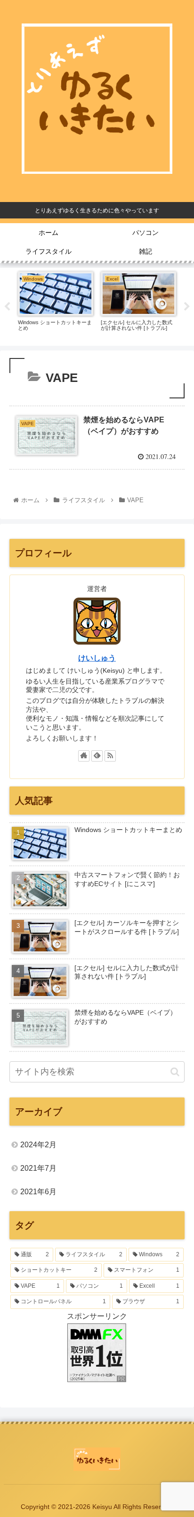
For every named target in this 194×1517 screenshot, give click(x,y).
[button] (175, 1071)
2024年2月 (38, 1145)
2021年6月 (38, 1192)
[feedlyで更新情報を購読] (97, 756)
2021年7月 (38, 1168)
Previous (7, 306)
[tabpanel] (56, 305)
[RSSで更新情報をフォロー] (110, 756)
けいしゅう (97, 658)
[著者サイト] (83, 756)
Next (187, 306)
